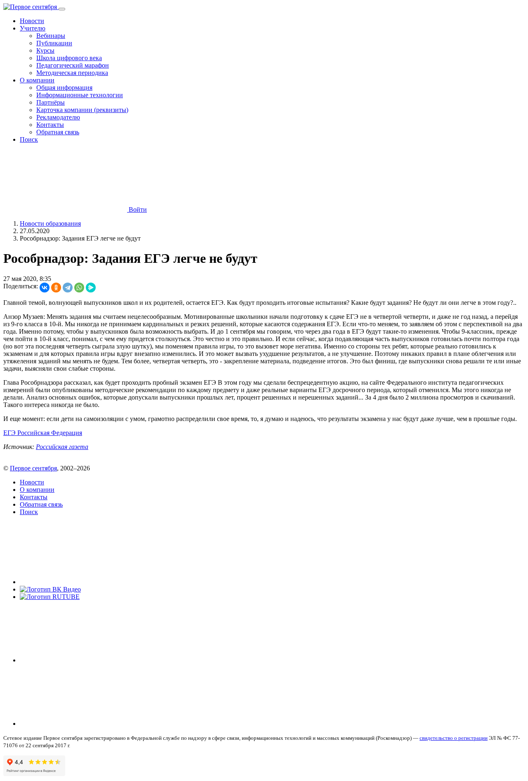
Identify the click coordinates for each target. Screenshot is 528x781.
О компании (37, 489)
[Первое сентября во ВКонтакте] (82, 581)
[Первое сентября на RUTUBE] (50, 596)
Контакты (50, 124)
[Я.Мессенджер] (91, 287)
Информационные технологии (79, 94)
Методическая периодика (72, 72)
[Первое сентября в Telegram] (82, 660)
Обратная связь (57, 132)
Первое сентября (33, 468)
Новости (32, 20)
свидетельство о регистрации (454, 738)
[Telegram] (68, 287)
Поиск (29, 139)
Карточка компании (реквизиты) (82, 109)
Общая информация (64, 87)
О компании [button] (37, 80)
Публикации (54, 43)
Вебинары (50, 35)
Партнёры (50, 102)
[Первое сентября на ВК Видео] (50, 589)
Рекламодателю (58, 117)
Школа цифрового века (69, 57)
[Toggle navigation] (62, 9)
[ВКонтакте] (45, 287)
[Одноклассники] (56, 287)
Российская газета (62, 446)
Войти (137, 209)
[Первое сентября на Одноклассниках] (82, 723)
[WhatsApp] (79, 287)
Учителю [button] (32, 28)
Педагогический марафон (72, 65)
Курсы (45, 50)
